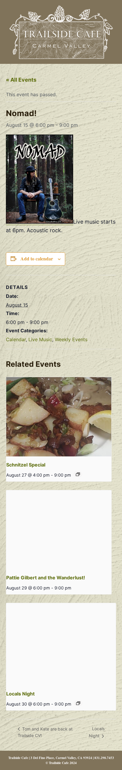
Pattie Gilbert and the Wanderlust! (45, 578)
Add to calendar (36, 258)
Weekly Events (71, 339)
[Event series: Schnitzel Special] (78, 474)
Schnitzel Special (25, 465)
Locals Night (20, 694)
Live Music (40, 339)
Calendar (16, 339)
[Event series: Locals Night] (78, 703)
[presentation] (58, 416)
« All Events (21, 80)
